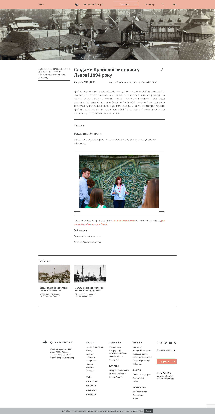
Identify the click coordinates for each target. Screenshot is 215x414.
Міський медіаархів (117, 373)
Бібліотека (91, 381)
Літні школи (138, 378)
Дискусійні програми (142, 350)
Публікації (137, 364)
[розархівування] (140, 354)
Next (162, 211)
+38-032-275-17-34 (62, 355)
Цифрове (114, 366)
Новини (89, 364)
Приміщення (139, 387)
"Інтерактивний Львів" (124, 220)
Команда (90, 350)
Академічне (115, 342)
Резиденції (114, 359)
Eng (175, 4)
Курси (135, 381)
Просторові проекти (142, 357)
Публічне (137, 342)
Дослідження (115, 347)
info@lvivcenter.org (65, 357)
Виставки (137, 347)
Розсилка (90, 370)
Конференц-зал (140, 391)
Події (88, 376)
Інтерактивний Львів (119, 370)
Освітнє (137, 370)
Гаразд (148, 411)
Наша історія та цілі (94, 347)
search (174, 350)
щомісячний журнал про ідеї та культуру (165, 377)
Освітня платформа (142, 374)
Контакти (91, 394)
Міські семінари (116, 356)
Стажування (91, 360)
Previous (77, 211)
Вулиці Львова (116, 377)
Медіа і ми (90, 367)
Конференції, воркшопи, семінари (118, 351)
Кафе (135, 398)
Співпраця (90, 357)
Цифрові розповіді (141, 360)
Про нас (90, 342)
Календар (149, 4)
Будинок (89, 354)
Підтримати (125, 4)
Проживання (138, 395)
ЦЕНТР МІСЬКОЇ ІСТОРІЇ (61, 342)
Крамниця (91, 390)
